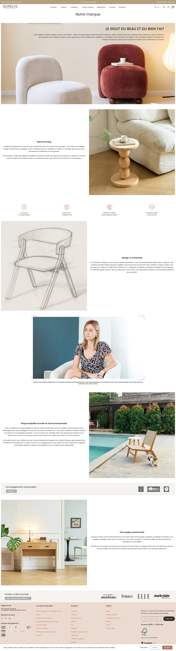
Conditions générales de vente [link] (47, 622)
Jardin (108, 625)
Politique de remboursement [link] (46, 632)
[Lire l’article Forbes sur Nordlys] (127, 596)
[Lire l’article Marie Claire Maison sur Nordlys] (162, 596)
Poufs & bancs (76, 618)
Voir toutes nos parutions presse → (18, 598)
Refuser (155, 647)
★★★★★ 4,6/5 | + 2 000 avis (165, 2)
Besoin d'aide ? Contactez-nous (12, 2)
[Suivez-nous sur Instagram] (6, 618)
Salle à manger (111, 615)
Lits (72, 625)
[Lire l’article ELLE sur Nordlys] (144, 596)
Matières (74, 7)
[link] (168, 7)
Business (122, 7)
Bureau (108, 622)
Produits (53, 7)
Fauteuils (74, 611)
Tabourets (74, 635)
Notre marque (87, 7)
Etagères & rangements (79, 632)
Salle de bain (110, 628)
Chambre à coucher (113, 618)
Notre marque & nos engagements (48, 611)
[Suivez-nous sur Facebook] (2, 618)
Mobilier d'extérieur (77, 639)
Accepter (167, 647)
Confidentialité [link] (41, 625)
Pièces (63, 7)
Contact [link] (39, 635)
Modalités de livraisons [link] (44, 618)
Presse (38, 615)
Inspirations (101, 7)
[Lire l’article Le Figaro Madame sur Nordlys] (109, 596)
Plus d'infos (144, 647)
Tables (73, 622)
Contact (112, 7)
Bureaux (74, 642)
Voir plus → (11, 491)
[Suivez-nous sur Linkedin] (10, 618)
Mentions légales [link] (42, 628)
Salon (108, 611)
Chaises (74, 615)
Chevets (74, 628)
